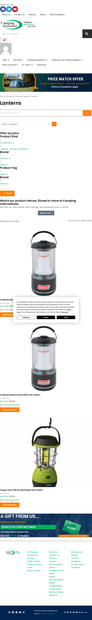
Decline (46, 317)
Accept (66, 317)
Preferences (26, 317)
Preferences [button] (64, 312)
